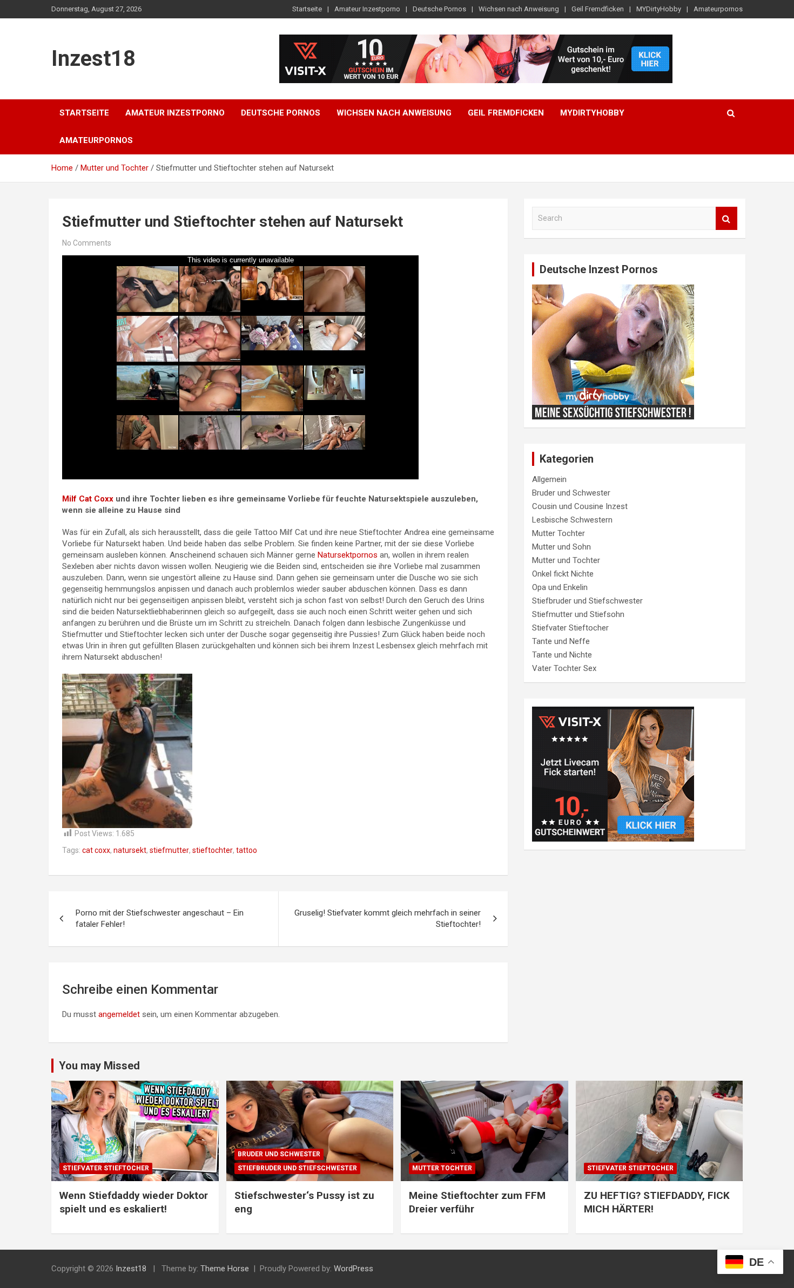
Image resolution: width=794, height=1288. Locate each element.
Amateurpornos (718, 9)
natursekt (129, 850)
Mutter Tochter (558, 533)
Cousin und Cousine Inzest (580, 506)
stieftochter (212, 850)
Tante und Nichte (562, 655)
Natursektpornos (348, 555)
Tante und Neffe (561, 641)
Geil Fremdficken (597, 9)
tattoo (246, 850)
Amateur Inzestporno (367, 9)
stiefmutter (169, 850)
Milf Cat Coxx (87, 499)
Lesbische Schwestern (572, 520)
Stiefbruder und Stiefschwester (587, 601)
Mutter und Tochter (566, 560)
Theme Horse (224, 1268)
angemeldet (119, 1014)
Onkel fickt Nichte (563, 574)
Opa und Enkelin (560, 587)
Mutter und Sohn (561, 547)
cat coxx (96, 850)
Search (726, 218)
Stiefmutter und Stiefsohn (578, 614)
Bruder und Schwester (571, 493)
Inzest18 (93, 58)
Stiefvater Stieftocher (570, 628)
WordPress (353, 1268)
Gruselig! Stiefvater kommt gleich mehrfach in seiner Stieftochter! (387, 918)
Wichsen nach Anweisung (519, 9)
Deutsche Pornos (439, 9)
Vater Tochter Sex (564, 668)
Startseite (307, 9)
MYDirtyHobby (658, 9)
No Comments (86, 243)
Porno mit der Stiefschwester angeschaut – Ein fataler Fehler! (160, 918)
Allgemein (549, 479)
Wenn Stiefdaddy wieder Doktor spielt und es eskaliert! (133, 1202)
